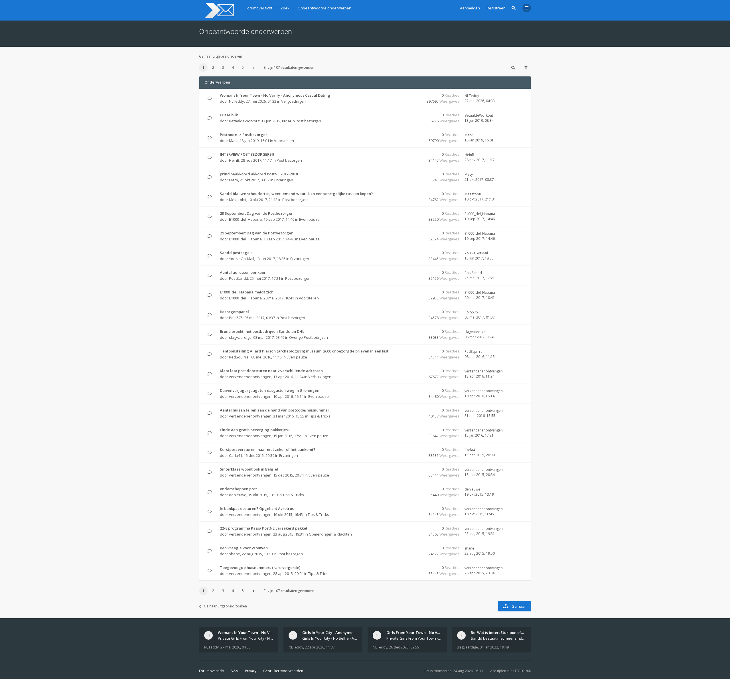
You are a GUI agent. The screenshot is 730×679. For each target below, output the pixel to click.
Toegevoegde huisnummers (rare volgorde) (260, 567)
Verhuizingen (319, 376)
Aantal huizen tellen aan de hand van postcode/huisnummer (274, 410)
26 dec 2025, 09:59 (404, 647)
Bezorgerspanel (234, 311)
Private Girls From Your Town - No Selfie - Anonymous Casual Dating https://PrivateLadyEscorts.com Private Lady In (414, 638)
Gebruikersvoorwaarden (283, 670)
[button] (253, 67)
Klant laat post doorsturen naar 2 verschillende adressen (271, 370)
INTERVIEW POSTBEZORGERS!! (247, 154)
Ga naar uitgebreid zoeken (220, 56)
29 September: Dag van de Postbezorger (256, 213)
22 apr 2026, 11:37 (320, 647)
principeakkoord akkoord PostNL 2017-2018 (259, 174)
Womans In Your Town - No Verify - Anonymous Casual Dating (275, 95)
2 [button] (213, 67)
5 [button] (243, 67)
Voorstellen (284, 140)
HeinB (234, 160)
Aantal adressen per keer (243, 272)
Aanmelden (470, 8)
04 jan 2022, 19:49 (494, 647)
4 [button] (233, 67)
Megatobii (237, 199)
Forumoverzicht (211, 670)
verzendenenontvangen (250, 376)
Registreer (496, 8)
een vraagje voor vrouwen (244, 547)
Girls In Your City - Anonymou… (330, 632)
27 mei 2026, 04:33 (235, 647)
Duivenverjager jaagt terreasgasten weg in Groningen (269, 390)
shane (234, 553)
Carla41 (235, 455)
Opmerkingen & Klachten (330, 534)
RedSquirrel (239, 357)
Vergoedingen (293, 101)
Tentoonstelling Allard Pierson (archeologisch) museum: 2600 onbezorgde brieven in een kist (304, 351)
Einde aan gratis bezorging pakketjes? (255, 429)
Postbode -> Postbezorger (243, 134)
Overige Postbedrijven (308, 337)
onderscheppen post (238, 488)
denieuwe (237, 494)
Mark (233, 140)
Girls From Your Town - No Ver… (415, 632)
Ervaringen (283, 180)
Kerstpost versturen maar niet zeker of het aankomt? (267, 449)
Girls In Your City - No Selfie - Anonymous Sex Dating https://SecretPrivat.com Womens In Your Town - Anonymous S (330, 638)
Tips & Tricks (319, 416)
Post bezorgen (308, 120)
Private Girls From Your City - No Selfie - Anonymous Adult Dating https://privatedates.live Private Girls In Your (245, 638)
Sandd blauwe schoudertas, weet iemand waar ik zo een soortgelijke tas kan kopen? (296, 193)
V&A (234, 670)
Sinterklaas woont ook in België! (249, 469)
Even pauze (309, 219)
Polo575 (236, 317)
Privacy (250, 670)
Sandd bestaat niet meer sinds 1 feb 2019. (498, 638)
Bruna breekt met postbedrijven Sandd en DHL (262, 331)
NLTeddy (236, 101)
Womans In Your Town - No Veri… (247, 632)
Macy (233, 180)
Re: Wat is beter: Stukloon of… (497, 632)
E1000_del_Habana (245, 219)
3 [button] (223, 67)
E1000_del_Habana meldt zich (246, 292)
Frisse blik (229, 114)
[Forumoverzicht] (219, 10)
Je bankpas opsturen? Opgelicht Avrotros (257, 508)
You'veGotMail (241, 258)
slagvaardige (240, 337)
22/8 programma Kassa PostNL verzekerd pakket (263, 528)
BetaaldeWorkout (244, 120)
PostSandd (238, 278)
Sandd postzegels (236, 252)
